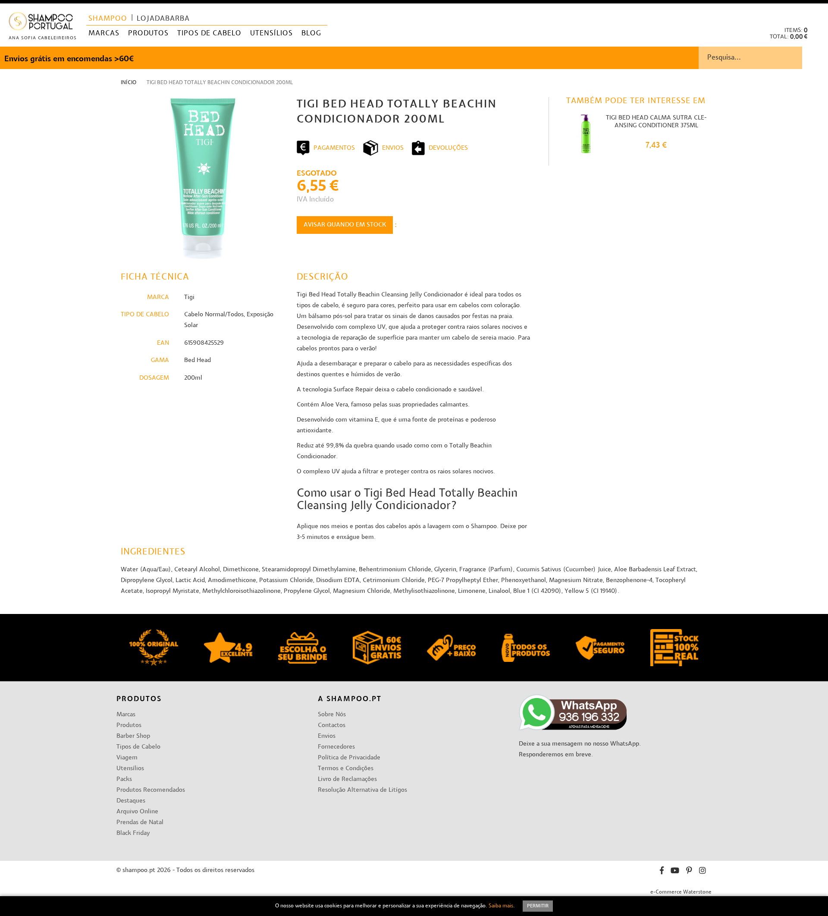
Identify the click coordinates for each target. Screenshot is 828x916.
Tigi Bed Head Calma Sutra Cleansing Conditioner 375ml (656, 122)
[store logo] (41, 23)
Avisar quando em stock (345, 225)
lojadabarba (163, 19)
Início (128, 82)
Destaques (130, 801)
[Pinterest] (689, 872)
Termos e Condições (345, 769)
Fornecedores (336, 747)
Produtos (128, 725)
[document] (414, 906)
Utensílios (130, 769)
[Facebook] (662, 872)
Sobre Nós (332, 715)
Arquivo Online (137, 812)
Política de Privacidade (349, 758)
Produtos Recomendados (150, 790)
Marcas (125, 715)
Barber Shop (133, 736)
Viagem (127, 758)
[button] (814, 13)
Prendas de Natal (139, 822)
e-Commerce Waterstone (681, 892)
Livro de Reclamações (347, 779)
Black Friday (133, 833)
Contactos (331, 725)
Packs (124, 779)
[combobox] (763, 58)
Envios (327, 736)
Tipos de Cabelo (138, 747)
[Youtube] (675, 872)
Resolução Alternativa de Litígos (362, 790)
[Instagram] (702, 872)
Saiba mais (501, 906)
